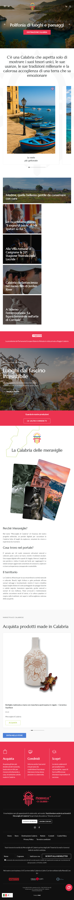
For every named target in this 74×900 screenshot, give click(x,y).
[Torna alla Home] (37, 6)
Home (9, 836)
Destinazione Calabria (37, 35)
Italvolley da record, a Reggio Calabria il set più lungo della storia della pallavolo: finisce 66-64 (39, 341)
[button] (5, 6)
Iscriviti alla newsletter (56, 856)
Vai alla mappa (12, 392)
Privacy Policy (29, 839)
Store (16, 836)
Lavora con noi (45, 821)
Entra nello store (14, 735)
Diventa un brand (29, 821)
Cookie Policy (62, 836)
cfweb (39, 895)
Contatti (51, 836)
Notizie (42, 836)
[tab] (30, 730)
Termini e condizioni (43, 839)
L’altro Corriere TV (38, 421)
